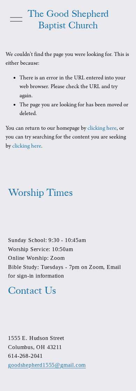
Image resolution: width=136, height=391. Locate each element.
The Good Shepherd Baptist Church (68, 19)
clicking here (102, 128)
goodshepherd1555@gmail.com (47, 365)
